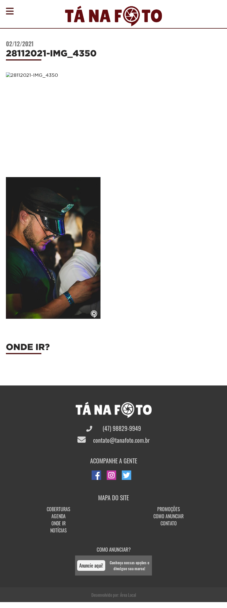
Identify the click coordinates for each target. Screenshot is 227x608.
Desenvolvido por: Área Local (113, 594)
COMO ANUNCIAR (168, 516)
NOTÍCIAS (58, 530)
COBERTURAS (58, 509)
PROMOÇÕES (168, 509)
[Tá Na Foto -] (113, 22)
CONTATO (168, 523)
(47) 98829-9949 (121, 428)
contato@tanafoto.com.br (121, 440)
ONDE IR (58, 523)
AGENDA (58, 516)
